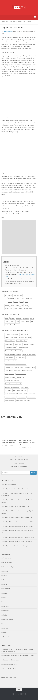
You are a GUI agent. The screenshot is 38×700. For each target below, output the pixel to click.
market (26, 305)
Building (17, 298)
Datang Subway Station (21, 340)
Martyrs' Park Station (27, 370)
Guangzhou (26, 318)
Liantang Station (9, 370)
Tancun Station (24, 387)
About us (4, 677)
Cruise (22, 298)
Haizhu (32, 318)
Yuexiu (6, 324)
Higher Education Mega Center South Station (15, 364)
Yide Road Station (31, 397)
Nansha (22, 321)
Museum (16, 302)
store (15, 308)
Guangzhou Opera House (11, 660)
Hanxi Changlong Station (11, 360)
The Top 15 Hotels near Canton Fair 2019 (16, 506)
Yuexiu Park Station (9, 400)
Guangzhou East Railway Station (13, 354)
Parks (29, 22)
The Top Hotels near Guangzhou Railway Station (18, 526)
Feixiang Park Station (29, 344)
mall (22, 305)
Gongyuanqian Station (23, 347)
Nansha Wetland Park (10, 664)
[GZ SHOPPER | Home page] (19, 7)
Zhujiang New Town (14, 324)
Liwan (17, 321)
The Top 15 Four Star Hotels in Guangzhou (16, 546)
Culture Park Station (10, 340)
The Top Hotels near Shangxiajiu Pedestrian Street (18, 537)
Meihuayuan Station (9, 374)
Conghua (12, 318)
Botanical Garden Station (11, 337)
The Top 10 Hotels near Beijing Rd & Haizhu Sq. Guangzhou (17, 494)
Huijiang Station (19, 367)
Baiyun (6, 318)
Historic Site (21, 22)
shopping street (8, 308)
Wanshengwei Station (10, 397)
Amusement (11, 298)
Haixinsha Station (9, 357)
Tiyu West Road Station (29, 393)
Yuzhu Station (19, 400)
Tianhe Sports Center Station (20, 390)
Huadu (6, 321)
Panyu (27, 321)
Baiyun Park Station (24, 334)
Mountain (10, 302)
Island (17, 305)
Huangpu (12, 321)
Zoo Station (27, 400)
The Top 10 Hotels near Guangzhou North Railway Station (17, 501)
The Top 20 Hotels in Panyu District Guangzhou (17, 517)
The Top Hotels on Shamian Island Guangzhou (17, 541)
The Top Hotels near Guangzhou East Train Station (19, 522)
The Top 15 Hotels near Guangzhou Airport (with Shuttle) (17, 512)
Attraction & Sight (8, 22)
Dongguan (18, 318)
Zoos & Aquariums (27, 308)
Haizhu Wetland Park (9, 669)
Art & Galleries (8, 295)
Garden (12, 305)
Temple (26, 302)
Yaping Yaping (8, 31)
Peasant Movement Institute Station (13, 383)
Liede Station (17, 370)
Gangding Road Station (10, 347)
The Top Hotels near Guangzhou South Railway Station (17, 532)
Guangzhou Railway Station (28, 354)
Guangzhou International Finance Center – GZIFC (18, 655)
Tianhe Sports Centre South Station (13, 393)
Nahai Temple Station (10, 377)
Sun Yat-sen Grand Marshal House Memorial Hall (26, 442)
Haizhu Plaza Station (20, 357)
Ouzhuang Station (21, 377)
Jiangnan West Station (29, 367)
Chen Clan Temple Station (25, 337)
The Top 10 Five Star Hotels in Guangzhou (16, 489)
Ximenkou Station (21, 397)
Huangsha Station (9, 367)
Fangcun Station (18, 344)
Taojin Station (8, 390)
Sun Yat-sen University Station (12, 387)
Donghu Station (8, 344)
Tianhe (32, 321)
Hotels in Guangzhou (9, 484)
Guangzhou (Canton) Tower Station (13, 350)
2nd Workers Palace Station (11, 334)
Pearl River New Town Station (12, 380)
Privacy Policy (13, 677)
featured (7, 305)
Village (20, 308)
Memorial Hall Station (21, 374)
